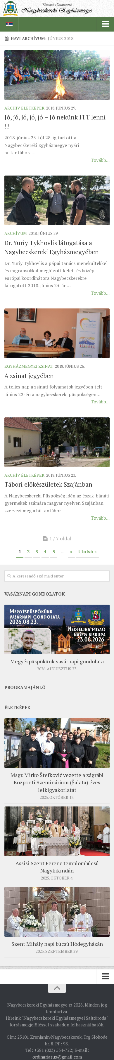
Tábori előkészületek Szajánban (48, 484)
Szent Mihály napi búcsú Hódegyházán (57, 943)
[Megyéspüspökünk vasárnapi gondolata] (57, 629)
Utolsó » (87, 551)
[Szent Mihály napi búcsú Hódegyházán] (57, 912)
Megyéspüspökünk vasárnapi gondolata (57, 661)
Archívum (15, 233)
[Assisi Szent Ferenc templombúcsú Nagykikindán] (57, 831)
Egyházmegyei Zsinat (28, 366)
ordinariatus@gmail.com (57, 1057)
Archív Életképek (24, 108)
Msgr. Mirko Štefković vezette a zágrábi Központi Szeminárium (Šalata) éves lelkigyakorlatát (57, 782)
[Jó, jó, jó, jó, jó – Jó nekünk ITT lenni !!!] (57, 75)
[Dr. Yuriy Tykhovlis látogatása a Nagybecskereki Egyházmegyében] (57, 200)
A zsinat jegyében (29, 376)
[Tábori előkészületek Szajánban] (57, 442)
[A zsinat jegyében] (57, 333)
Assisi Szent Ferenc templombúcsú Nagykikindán (57, 867)
